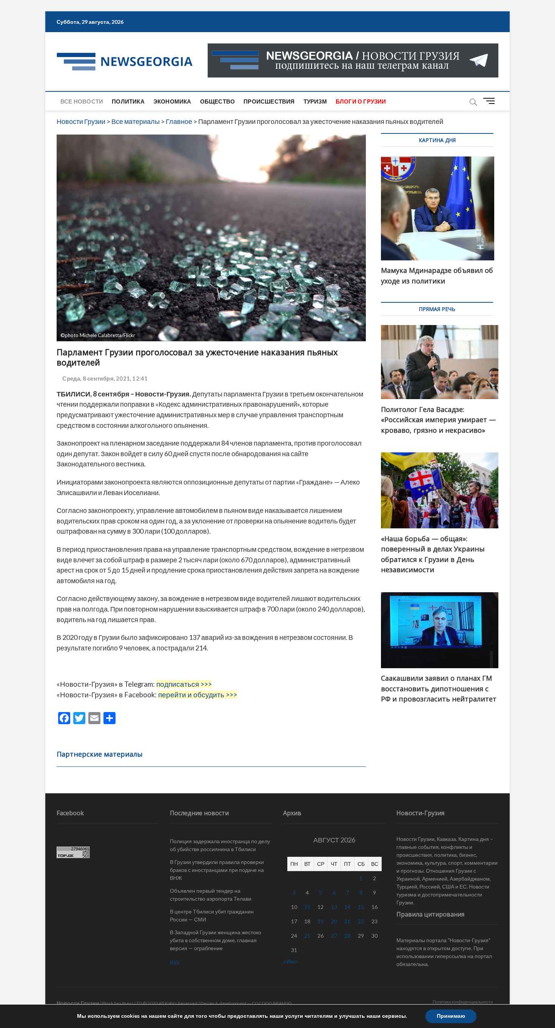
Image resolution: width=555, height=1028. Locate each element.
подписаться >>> (184, 684)
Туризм (315, 101)
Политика (128, 101)
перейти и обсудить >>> (197, 694)
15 (361, 907)
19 (321, 921)
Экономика (172, 101)
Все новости (81, 101)
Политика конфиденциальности (463, 1001)
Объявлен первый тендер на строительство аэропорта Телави (210, 894)
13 (334, 907)
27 (334, 935)
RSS (174, 962)
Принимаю (451, 1016)
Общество (217, 101)
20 (334, 921)
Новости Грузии (78, 1003)
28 (347, 935)
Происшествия (269, 101)
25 (307, 935)
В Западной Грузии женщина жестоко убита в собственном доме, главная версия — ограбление (215, 940)
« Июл (290, 961)
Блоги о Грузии (361, 101)
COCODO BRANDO (272, 1003)
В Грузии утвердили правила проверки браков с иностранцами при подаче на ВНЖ (217, 870)
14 (347, 907)
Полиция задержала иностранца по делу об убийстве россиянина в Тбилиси (220, 845)
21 (347, 921)
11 (307, 907)
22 (361, 921)
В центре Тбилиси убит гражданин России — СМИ (212, 915)
